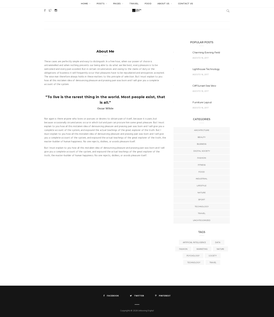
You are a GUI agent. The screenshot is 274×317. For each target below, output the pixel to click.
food (148, 3)
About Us (163, 3)
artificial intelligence (194, 242)
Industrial (201, 178)
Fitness (202, 165)
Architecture (201, 130)
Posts (101, 3)
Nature (202, 192)
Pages (117, 3)
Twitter (139, 296)
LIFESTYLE (201, 185)
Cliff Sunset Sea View (204, 85)
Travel (134, 3)
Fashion (201, 158)
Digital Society (201, 151)
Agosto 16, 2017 (200, 58)
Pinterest (165, 296)
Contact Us (185, 3)
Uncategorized (201, 220)
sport (201, 199)
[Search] (228, 11)
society (213, 255)
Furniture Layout (202, 102)
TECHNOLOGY (202, 206)
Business (201, 144)
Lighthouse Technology (205, 69)
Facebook (113, 296)
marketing (202, 249)
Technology (193, 262)
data (217, 242)
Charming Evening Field (206, 52)
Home (85, 3)
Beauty (202, 137)
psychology (193, 255)
